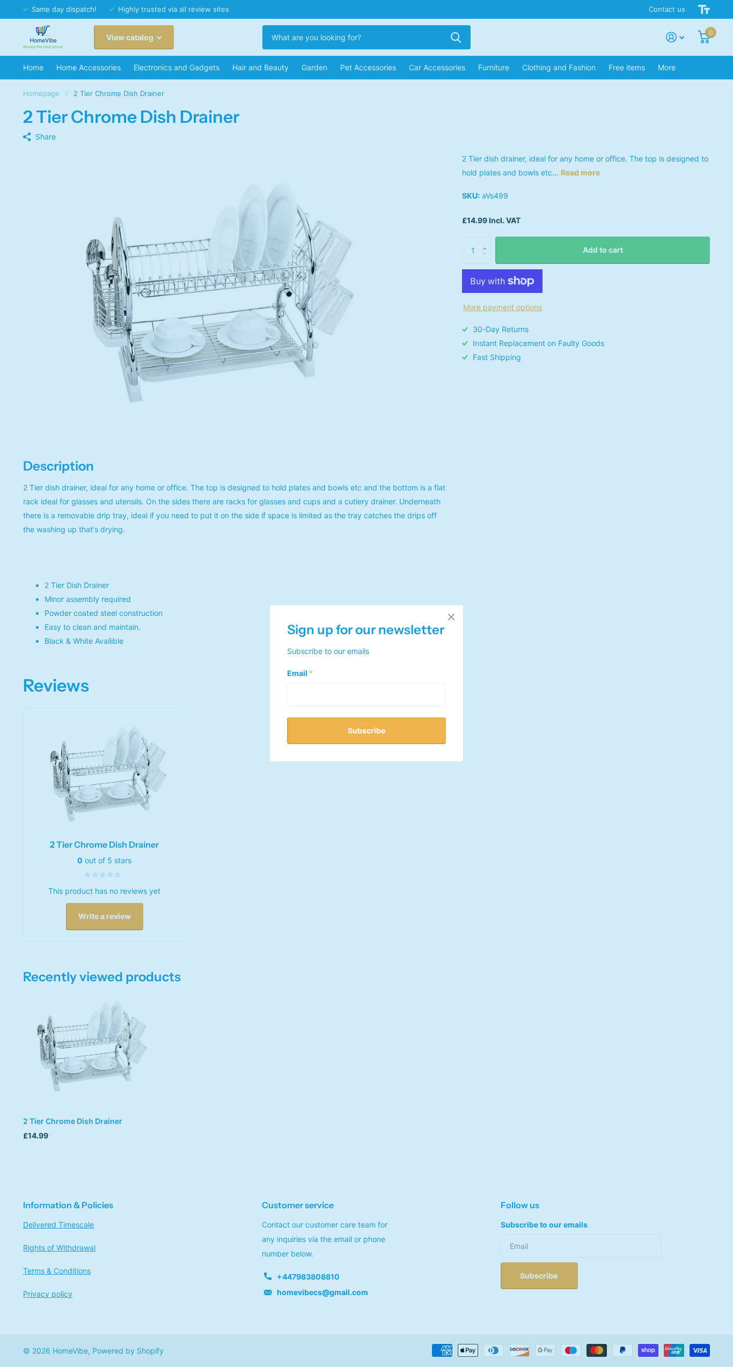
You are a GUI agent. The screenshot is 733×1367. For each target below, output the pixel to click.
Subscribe (366, 730)
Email (300, 673)
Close (451, 617)
